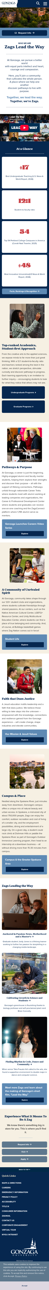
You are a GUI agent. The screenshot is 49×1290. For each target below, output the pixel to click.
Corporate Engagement (15, 1225)
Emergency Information (15, 1192)
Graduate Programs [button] (23, 406)
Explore (24, 533)
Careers (6, 1187)
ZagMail (6, 1215)
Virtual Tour (9, 1229)
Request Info (25, 33)
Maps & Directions (11, 1183)
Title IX (5, 1206)
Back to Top (24, 1169)
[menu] (45, 3)
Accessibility (9, 1201)
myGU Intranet (10, 1234)
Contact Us (8, 1220)
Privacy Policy (21, 1276)
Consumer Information (14, 1211)
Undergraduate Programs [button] (22, 392)
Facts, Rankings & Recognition (23, 291)
